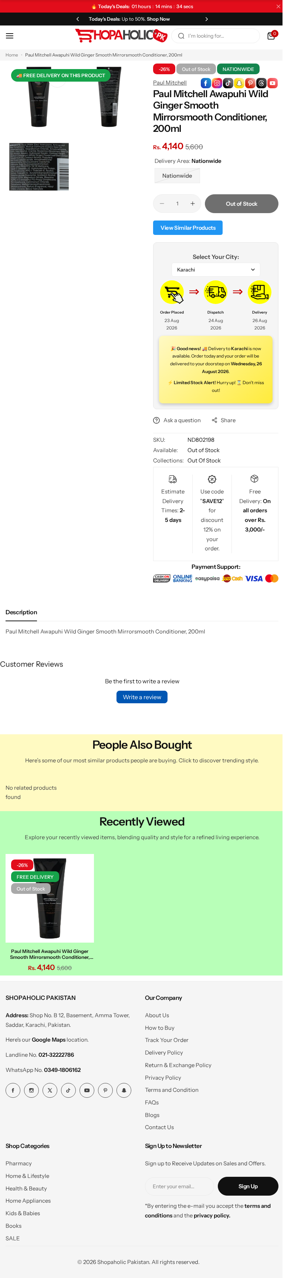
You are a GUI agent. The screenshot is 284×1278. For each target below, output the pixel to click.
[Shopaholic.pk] (116, 36)
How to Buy (157, 1025)
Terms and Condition (169, 1087)
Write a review (139, 697)
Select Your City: (212, 256)
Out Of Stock (201, 460)
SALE (13, 1236)
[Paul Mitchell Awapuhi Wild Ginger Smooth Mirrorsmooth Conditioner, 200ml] (49, 897)
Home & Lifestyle (27, 1174)
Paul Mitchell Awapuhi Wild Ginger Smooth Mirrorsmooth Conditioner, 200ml (49, 952)
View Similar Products (185, 227)
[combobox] (210, 35)
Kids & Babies (23, 1211)
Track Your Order (164, 1038)
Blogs (149, 1112)
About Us (154, 1013)
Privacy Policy (160, 1075)
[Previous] (76, 19)
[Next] (202, 19)
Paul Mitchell (167, 82)
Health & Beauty (26, 1186)
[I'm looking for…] (176, 35)
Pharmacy (19, 1161)
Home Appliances (28, 1198)
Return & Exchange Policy (175, 1062)
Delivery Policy (161, 1050)
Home (12, 55)
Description (21, 612)
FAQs (149, 1100)
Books (13, 1223)
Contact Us (156, 1125)
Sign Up (242, 1184)
